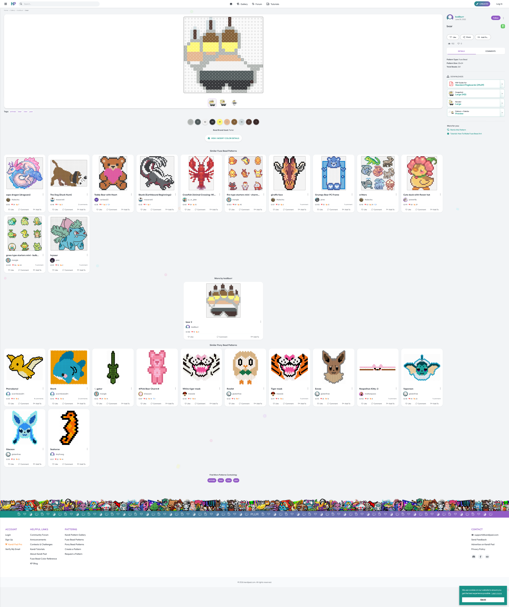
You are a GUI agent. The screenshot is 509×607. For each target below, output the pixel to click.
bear (20, 111)
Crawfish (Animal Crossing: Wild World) (199, 195)
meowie (191, 394)
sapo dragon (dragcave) (18, 195)
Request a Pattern (73, 554)
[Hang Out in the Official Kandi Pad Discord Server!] (473, 556)
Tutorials (275, 4)
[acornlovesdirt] (8, 394)
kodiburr (20, 10)
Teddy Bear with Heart (105, 195)
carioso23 (104, 199)
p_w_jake (192, 199)
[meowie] (185, 394)
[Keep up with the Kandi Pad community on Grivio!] (487, 556)
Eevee (318, 389)
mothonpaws (370, 394)
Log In (499, 4)
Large (458, 103)
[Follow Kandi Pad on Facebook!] (480, 556)
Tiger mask (276, 389)
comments (82, 204)
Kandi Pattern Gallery (75, 535)
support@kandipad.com (486, 535)
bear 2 (189, 322)
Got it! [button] (483, 600)
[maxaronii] (52, 200)
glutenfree (236, 394)
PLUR (255, 514)
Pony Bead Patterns (74, 544)
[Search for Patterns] (21, 3)
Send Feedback (479, 539)
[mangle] (229, 200)
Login (8, 535)
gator (99, 389)
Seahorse (55, 449)
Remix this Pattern (458, 130)
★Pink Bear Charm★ (149, 389)
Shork (53, 389)
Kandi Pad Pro (15, 544)
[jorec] (317, 200)
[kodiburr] (450, 18)
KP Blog (34, 563)
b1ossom (148, 394)
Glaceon (10, 449)
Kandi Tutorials (37, 549)
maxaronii (60, 199)
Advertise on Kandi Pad (482, 544)
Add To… (484, 37)
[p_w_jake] (185, 200)
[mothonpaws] (361, 394)
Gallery (244, 4)
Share (468, 37)
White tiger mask (191, 389)
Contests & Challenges (41, 544)
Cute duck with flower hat (416, 195)
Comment (25, 209)
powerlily (413, 199)
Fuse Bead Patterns (74, 539)
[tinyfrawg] (52, 454)
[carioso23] (96, 200)
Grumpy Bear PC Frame (327, 195)
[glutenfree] (229, 394)
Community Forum (39, 535)
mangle (235, 199)
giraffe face (277, 195)
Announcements (38, 539)
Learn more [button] (497, 593)
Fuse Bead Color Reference (43, 558)
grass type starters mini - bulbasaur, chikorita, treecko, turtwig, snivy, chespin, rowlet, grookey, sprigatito (23, 255)
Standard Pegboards (469, 84)
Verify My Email (12, 549)
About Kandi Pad (38, 554)
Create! (483, 4)
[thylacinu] (8, 200)
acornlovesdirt (18, 394)
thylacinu (15, 199)
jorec (323, 199)
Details (461, 51)
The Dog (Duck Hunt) (61, 195)
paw (31, 111)
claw (25, 111)
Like (454, 37)
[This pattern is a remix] (95, 389)
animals (13, 111)
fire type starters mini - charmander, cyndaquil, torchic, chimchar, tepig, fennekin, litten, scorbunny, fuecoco (243, 195)
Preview (462, 112)
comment (304, 204)
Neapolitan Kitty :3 (368, 389)
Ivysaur (54, 255)
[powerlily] (405, 200)
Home (231, 4)
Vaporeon (408, 389)
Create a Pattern (73, 549)
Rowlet (230, 389)
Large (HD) (460, 93)
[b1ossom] (141, 394)
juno (57, 260)
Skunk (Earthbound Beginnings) (155, 195)
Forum (259, 4)
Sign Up (9, 539)
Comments (490, 51)
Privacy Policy (478, 549)
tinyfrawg (60, 454)
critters (363, 195)
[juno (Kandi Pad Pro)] (52, 260)
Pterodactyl (12, 389)
